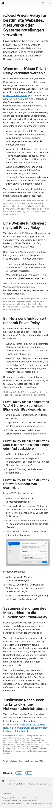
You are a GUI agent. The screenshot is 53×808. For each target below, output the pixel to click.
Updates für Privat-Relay (16, 95)
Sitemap (27, 803)
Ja (19, 773)
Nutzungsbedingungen (28, 801)
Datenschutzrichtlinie (9, 801)
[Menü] (49, 3)
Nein (29, 773)
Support (12, 781)
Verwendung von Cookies (42, 803)
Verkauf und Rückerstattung (11, 803)
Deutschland (6, 793)
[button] (36, 3)
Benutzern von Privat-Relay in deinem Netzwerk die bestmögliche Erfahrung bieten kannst (26, 727)
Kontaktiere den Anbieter (12, 751)
